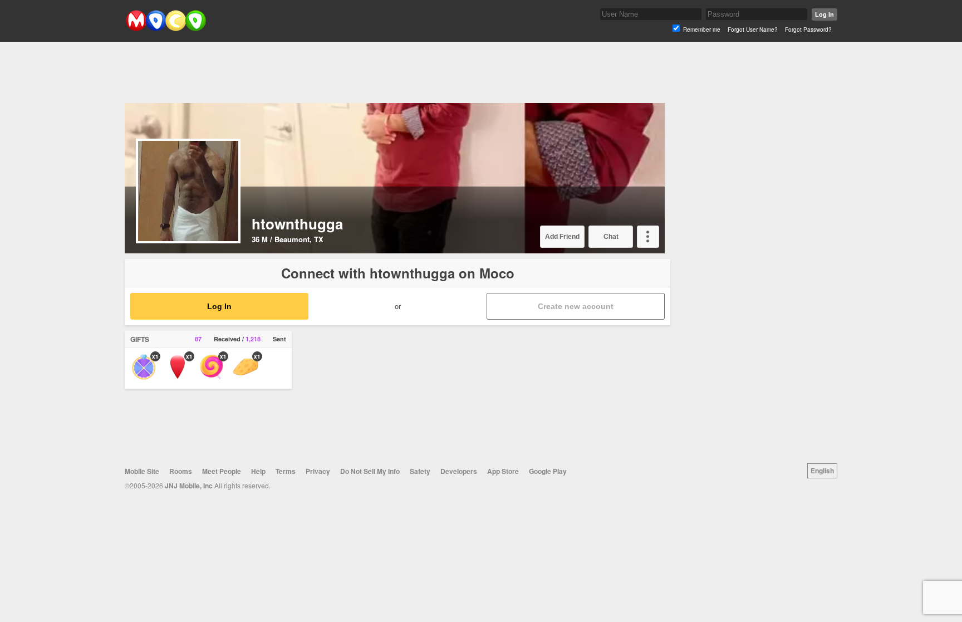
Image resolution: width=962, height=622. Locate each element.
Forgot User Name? (753, 29)
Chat (611, 237)
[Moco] (166, 28)
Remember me (701, 29)
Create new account (575, 306)
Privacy (318, 471)
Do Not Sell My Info (370, 471)
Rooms (180, 471)
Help (258, 471)
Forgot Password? (808, 29)
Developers (458, 471)
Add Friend (562, 237)
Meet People (221, 471)
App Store (503, 471)
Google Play (548, 471)
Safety (420, 471)
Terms (286, 471)
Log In (824, 14)
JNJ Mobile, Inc (189, 486)
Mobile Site (142, 471)
